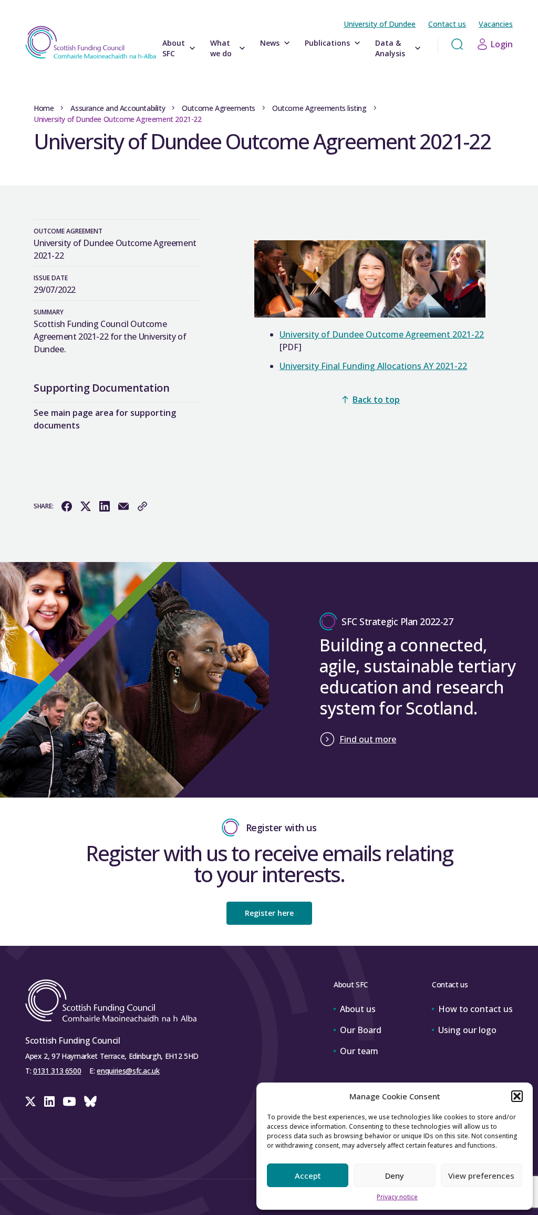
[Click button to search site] (457, 44)
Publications (327, 43)
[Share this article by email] (123, 506)
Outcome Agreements (218, 108)
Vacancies (496, 24)
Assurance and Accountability (117, 108)
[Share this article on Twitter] (85, 506)
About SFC (173, 48)
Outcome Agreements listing (319, 108)
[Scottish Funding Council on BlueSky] (90, 1101)
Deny (394, 1175)
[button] (517, 1096)
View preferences (481, 1175)
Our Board (360, 1030)
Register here (269, 913)
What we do (221, 48)
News (270, 43)
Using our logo (467, 1030)
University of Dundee (380, 24)
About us (358, 1009)
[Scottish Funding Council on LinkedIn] (49, 1101)
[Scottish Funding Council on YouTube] (69, 1101)
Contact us (447, 24)
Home (44, 108)
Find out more (367, 739)
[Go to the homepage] (90, 42)
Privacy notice (397, 1196)
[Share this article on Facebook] (66, 506)
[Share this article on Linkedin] (104, 506)
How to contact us (475, 1009)
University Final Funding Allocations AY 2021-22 (373, 366)
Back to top (376, 399)
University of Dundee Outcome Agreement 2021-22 (382, 334)
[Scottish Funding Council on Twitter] (30, 1101)
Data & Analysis (390, 48)
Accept (308, 1175)
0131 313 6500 (57, 1071)
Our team (359, 1051)
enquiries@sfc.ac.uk (128, 1071)
